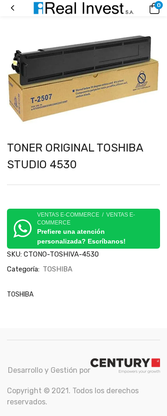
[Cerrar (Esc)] (157, 10)
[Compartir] (136, 10)
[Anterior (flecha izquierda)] (16, 208)
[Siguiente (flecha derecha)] (151, 208)
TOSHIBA (57, 269)
